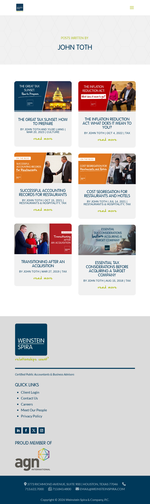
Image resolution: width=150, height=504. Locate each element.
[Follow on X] (34, 430)
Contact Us (29, 398)
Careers (27, 404)
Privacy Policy (31, 416)
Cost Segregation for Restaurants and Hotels (107, 194)
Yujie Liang (55, 129)
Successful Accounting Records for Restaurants (43, 193)
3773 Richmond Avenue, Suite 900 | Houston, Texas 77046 (72, 484)
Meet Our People (34, 410)
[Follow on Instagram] (41, 430)
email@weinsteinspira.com (102, 489)
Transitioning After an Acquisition (43, 264)
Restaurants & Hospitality (39, 203)
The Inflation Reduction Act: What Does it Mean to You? (107, 123)
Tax (63, 203)
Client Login (30, 392)
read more (42, 139)
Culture (53, 132)
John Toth (32, 129)
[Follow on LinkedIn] (18, 430)
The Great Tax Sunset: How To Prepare (43, 122)
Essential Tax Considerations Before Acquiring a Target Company (107, 269)
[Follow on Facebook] (26, 430)
